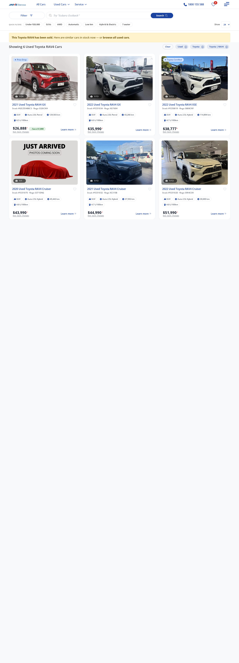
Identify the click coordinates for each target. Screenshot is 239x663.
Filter (24, 15)
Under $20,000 (33, 24)
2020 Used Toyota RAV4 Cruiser (31, 189)
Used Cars (60, 4)
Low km (89, 24)
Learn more (67, 129)
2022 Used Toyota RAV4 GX (104, 104)
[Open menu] (226, 4)
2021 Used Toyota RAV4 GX (29, 104)
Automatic (73, 24)
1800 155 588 (195, 4)
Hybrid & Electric (107, 24)
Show (217, 24)
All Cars (41, 4)
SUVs (48, 24)
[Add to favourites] (75, 104)
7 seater (126, 24)
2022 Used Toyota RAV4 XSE (179, 104)
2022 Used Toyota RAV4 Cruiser (181, 189)
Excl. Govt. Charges (21, 132)
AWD (59, 24)
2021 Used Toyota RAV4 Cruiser (106, 189)
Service (79, 4)
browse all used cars (116, 37)
